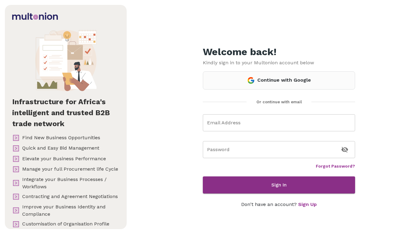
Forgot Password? (335, 166)
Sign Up (307, 204)
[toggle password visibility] (345, 150)
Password (218, 149)
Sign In (279, 185)
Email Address (224, 123)
